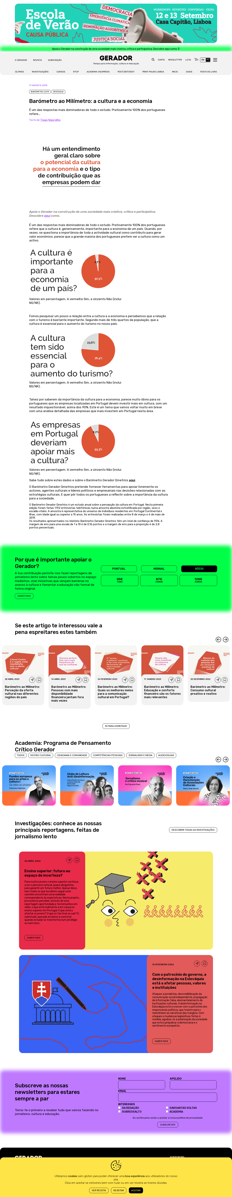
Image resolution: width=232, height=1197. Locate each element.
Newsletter (175, 59)
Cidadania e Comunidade (72, 755)
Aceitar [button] (136, 1190)
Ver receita (99, 1190)
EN (203, 60)
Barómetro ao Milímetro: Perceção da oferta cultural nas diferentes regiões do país (22, 692)
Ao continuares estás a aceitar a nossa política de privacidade (168, 1117)
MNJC (175, 71)
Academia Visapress (98, 71)
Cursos (61, 71)
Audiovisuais (166, 755)
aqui (47, 215)
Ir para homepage (116, 726)
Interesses (126, 1104)
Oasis (189, 71)
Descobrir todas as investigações (193, 829)
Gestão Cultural (40, 755)
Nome (122, 1078)
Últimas (19, 71)
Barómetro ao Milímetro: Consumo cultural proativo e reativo (207, 690)
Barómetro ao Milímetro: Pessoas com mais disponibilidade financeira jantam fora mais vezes (68, 694)
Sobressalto (132, 1111)
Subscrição (55, 60)
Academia (176, 1111)
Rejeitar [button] (118, 1190)
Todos (20, 755)
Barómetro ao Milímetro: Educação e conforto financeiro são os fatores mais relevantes (162, 692)
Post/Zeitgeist (126, 71)
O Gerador (21, 60)
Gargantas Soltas (183, 1108)
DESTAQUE (58, 92)
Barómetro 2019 (40, 92)
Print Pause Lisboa (153, 71)
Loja (188, 59)
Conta (161, 59)
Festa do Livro (208, 71)
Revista (37, 60)
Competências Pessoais (108, 755)
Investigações (40, 71)
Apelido (176, 1078)
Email (122, 1091)
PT (208, 60)
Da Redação (130, 1108)
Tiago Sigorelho (50, 120)
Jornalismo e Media (140, 755)
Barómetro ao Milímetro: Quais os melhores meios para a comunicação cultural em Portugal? (115, 692)
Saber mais (24, 596)
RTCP (76, 71)
